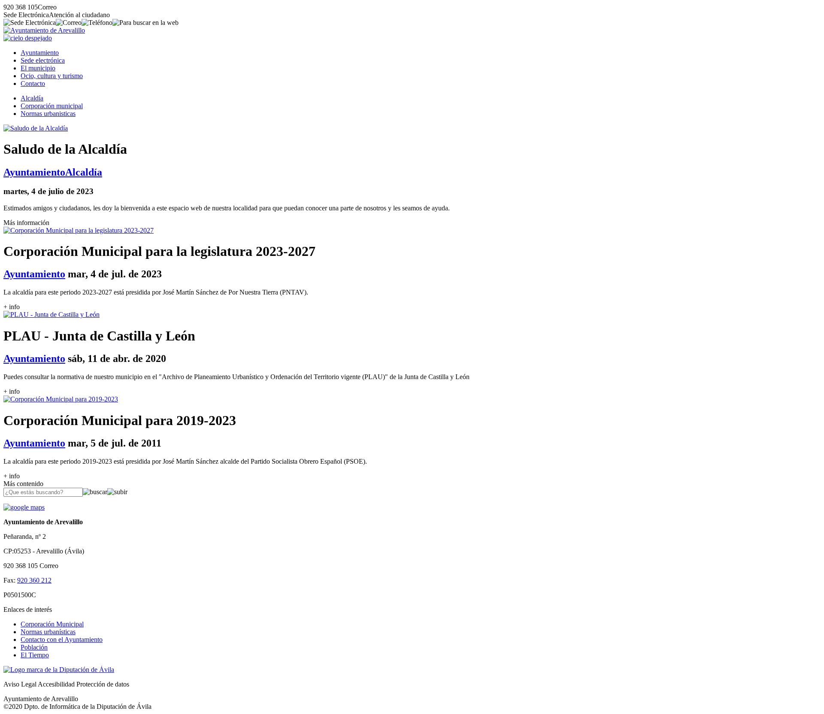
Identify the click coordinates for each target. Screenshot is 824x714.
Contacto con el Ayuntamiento (62, 639)
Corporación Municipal (52, 624)
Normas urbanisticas (48, 113)
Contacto (33, 83)
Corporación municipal (52, 105)
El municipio (38, 68)
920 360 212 (34, 580)
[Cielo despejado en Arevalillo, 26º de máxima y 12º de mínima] (27, 38)
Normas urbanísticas (48, 631)
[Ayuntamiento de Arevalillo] (44, 30)
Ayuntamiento (40, 52)
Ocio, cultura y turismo (52, 75)
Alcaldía (32, 98)
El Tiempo (35, 655)
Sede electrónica (43, 60)
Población (34, 647)
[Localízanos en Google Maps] (24, 507)
